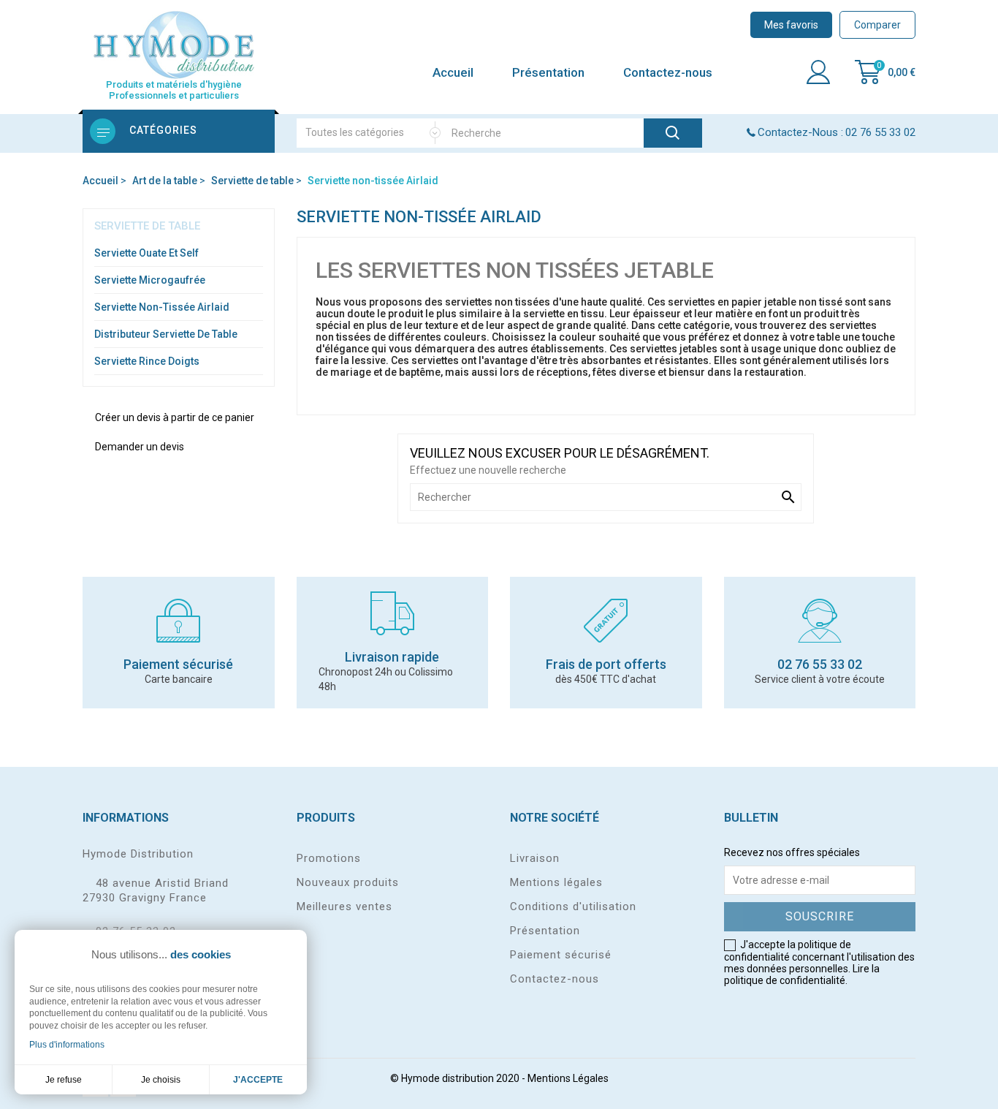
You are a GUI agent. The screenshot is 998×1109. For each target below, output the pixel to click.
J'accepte (258, 1080)
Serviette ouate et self (146, 253)
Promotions (329, 858)
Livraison (535, 858)
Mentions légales (556, 882)
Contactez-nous (667, 72)
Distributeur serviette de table (165, 334)
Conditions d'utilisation (573, 906)
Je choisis (160, 1080)
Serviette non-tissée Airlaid (161, 307)
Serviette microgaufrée (149, 280)
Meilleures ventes (344, 906)
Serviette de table (147, 225)
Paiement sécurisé (561, 954)
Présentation (548, 72)
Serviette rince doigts (146, 361)
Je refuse (63, 1080)
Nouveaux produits (348, 882)
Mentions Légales (568, 1078)
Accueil (453, 72)
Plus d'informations (66, 1045)
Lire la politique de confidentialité (802, 974)
